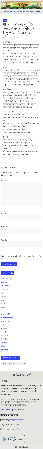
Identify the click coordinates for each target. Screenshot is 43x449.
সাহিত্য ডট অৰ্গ (14, 424)
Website (4, 240)
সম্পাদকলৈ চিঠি (5, 314)
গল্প (5, 20)
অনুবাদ (3, 311)
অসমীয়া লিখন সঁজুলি (7, 279)
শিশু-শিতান (4, 336)
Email (4, 227)
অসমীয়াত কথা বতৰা (16, 420)
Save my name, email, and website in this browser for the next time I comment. (21, 257)
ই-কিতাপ (4, 329)
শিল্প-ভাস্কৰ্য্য (4, 350)
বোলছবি (3, 297)
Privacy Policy (6, 409)
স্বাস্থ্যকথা (4, 307)
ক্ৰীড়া (2, 300)
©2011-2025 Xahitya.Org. (21, 447)
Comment (5, 180)
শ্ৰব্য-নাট (3, 332)
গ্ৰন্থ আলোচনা (5, 289)
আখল (2, 293)
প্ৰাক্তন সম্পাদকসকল (7, 318)
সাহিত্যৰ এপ (4, 282)
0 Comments (22, 37)
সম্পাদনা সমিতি (5, 321)
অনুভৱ (3, 304)
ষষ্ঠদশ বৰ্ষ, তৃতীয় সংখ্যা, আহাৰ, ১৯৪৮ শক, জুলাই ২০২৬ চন (21, 11)
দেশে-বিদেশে (5, 286)
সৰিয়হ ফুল (4, 346)
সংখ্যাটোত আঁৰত (6, 325)
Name (4, 213)
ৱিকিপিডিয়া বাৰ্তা (6, 339)
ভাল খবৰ (4, 343)
